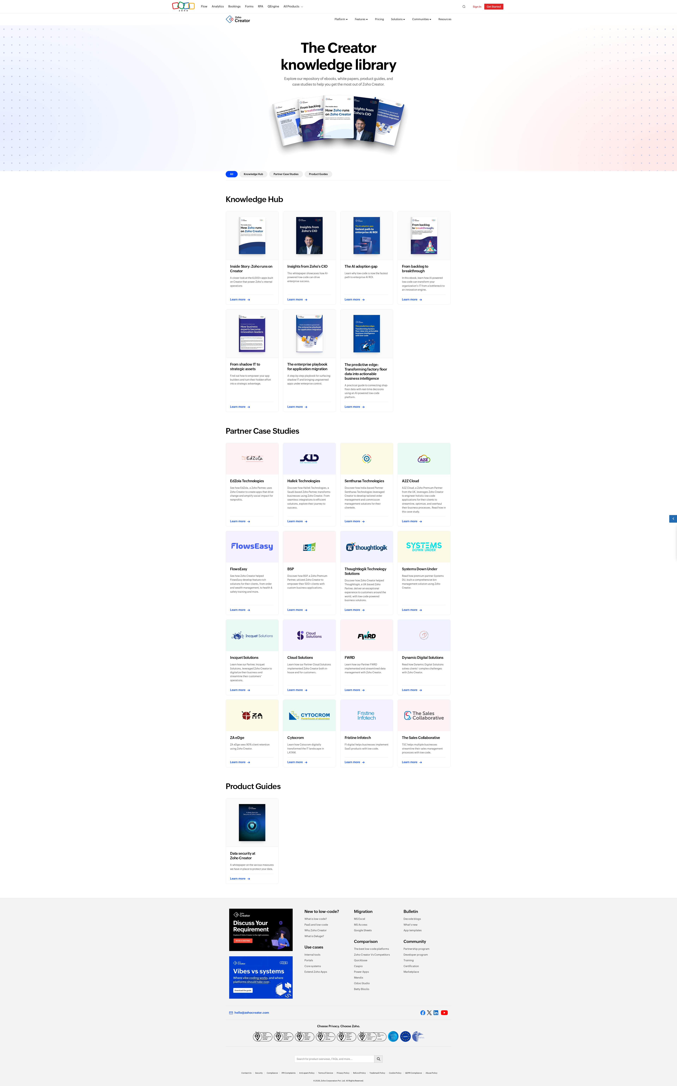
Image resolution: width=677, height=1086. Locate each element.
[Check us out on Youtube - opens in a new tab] (444, 1012)
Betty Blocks (361, 989)
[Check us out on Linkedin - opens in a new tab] (436, 1012)
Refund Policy (359, 1073)
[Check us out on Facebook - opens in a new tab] (422, 1012)
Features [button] (360, 19)
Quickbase (360, 960)
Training (409, 960)
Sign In (477, 6)
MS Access (360, 924)
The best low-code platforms (371, 948)
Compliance (272, 1073)
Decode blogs (412, 918)
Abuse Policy (431, 1073)
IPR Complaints (288, 1073)
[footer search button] (378, 1059)
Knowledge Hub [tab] (253, 174)
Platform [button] (340, 19)
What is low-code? (315, 918)
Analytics (218, 6)
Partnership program (416, 948)
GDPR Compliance (413, 1073)
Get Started (494, 6)
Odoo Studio (362, 983)
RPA (260, 6)
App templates (413, 930)
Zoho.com (183, 6)
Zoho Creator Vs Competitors (372, 954)
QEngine (273, 6)
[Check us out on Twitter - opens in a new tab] (429, 1012)
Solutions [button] (396, 19)
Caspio (358, 966)
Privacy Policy (343, 1073)
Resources (444, 19)
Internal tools (312, 954)
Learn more (237, 299)
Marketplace (411, 971)
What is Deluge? (314, 936)
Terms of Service (325, 1073)
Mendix (358, 977)
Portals (308, 960)
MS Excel (359, 918)
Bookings (234, 6)
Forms (249, 6)
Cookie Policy (395, 1073)
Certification (411, 966)
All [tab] (231, 174)
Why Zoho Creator (315, 930)
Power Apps (361, 971)
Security (259, 1073)
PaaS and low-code (316, 924)
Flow (204, 6)
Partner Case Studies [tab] (286, 174)
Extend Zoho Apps (315, 971)
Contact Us (246, 1073)
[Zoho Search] (464, 6)
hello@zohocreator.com (251, 1012)
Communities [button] (420, 19)
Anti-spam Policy (307, 1073)
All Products (291, 6)
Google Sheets (363, 930)
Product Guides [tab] (318, 174)
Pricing (379, 19)
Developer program (416, 954)
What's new (410, 924)
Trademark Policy (377, 1073)
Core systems (312, 966)
